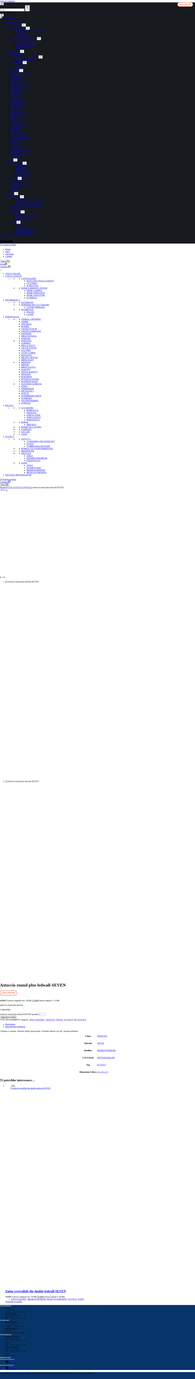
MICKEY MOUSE (29, 357)
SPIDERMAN (27, 389)
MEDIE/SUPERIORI (36, 470)
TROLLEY (26, 453)
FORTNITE (26, 341)
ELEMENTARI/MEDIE (37, 458)
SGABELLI (32, 298)
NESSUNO (102, 1036)
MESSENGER (27, 451)
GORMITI (25, 343)
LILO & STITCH (28, 348)
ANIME (24, 321)
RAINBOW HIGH (29, 381)
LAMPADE (26, 429)
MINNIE (25, 365)
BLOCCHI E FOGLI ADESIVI (40, 281)
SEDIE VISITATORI (36, 295)
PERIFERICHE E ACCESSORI (35, 305)
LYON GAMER (28, 353)
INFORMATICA (12, 300)
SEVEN (100, 1043)
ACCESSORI (27, 408)
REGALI (9, 405)
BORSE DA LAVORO (31, 427)
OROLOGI (31, 413)
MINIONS (25, 362)
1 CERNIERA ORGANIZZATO (41, 441)
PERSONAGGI (12, 317)
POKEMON (26, 377)
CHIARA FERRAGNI (31, 331)
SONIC (24, 386)
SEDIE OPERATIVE (36, 293)
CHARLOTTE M (29, 329)
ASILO (30, 456)
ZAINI (24, 434)
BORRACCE (32, 410)
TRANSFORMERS (29, 401)
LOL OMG (26, 350)
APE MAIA (26, 324)
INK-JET (30, 312)
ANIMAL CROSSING (31, 319)
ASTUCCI (26, 439)
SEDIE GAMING (34, 290)
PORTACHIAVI (34, 417)
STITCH (25, 393)
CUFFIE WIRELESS (36, 307)
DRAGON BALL (29, 336)
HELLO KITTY (28, 345)
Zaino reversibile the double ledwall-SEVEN (35, 1291)
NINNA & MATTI (29, 372)
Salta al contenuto (7, 1)
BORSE (24, 422)
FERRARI (25, 338)
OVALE (30, 444)
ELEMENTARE (34, 468)
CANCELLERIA (28, 278)
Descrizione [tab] (10, 1024)
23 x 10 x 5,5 (102, 1072)
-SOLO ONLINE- (13, 274)
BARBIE (25, 326)
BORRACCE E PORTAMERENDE (37, 448)
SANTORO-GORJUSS (31, 384)
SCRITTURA (33, 286)
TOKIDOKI (26, 398)
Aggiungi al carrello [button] (13, 1301)
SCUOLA (9, 436)
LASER (30, 314)
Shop (7, 251)
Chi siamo (9, 254)
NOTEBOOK (27, 302)
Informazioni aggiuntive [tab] (15, 1026)
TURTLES (26, 403)
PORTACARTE (33, 415)
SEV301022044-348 (106, 1058)
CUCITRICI (32, 283)
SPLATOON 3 (27, 391)
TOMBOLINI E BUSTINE (38, 446)
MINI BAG (31, 425)
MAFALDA (26, 355)
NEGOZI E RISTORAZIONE (18, 475)
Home (7, 249)
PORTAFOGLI (33, 420)
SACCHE (25, 432)
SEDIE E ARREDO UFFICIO (34, 288)
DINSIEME (26, 333)
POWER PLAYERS (30, 379)
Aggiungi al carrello (8, 1017)
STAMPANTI (27, 310)
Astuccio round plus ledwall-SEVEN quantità (19, 1014)
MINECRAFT (27, 360)
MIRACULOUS (28, 367)
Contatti (8, 256)
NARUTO (25, 369)
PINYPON (26, 374)
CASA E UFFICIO (13, 276)
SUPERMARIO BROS (31, 396)
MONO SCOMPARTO (37, 472)
